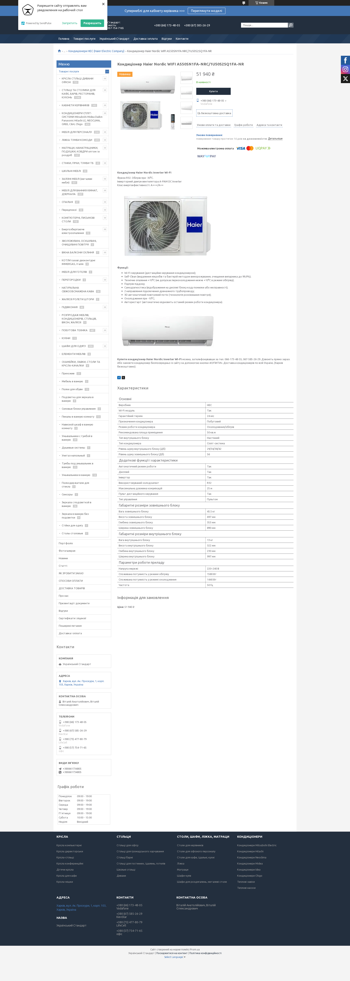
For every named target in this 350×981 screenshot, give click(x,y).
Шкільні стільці (126, 869)
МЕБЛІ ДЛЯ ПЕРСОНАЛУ (77, 132)
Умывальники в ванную (76, 474)
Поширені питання (70, 625)
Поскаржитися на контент (172, 953)
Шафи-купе (184, 875)
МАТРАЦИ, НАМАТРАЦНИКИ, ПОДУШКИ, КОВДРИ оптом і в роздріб (81, 151)
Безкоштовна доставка (216, 113)
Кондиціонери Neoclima (251, 857)
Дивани (121, 875)
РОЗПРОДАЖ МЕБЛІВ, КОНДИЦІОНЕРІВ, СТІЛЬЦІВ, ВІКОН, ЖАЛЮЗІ (79, 319)
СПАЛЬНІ (67, 201)
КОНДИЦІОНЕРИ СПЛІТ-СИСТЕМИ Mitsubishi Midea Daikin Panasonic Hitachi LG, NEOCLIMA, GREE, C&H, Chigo (82, 118)
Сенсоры (67, 494)
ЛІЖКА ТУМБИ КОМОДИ (77, 139)
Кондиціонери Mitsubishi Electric (256, 845)
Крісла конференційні (70, 863)
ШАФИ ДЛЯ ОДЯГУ (74, 346)
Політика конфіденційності (205, 953)
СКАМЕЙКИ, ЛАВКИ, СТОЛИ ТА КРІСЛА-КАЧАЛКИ (81, 363)
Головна (64, 38)
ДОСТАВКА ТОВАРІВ (72, 588)
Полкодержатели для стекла (75, 484)
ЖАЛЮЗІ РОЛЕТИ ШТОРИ (78, 299)
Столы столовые (72, 533)
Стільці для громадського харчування (140, 851)
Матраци (182, 869)
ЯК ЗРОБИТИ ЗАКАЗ (71, 573)
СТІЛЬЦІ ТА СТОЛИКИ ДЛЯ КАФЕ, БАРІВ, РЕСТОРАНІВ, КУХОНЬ (78, 94)
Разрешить (92, 23)
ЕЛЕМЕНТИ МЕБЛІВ (73, 353)
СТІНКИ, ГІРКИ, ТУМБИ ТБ (78, 163)
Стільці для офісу (127, 845)
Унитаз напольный (73, 455)
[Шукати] (290, 25)
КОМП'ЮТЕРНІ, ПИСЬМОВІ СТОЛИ (78, 219)
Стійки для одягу (72, 525)
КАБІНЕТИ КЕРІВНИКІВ (75, 105)
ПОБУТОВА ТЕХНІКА (75, 330)
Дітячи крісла (65, 869)
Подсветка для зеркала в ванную (78, 399)
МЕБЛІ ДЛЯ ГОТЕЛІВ (74, 271)
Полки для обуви (72, 389)
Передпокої (69, 209)
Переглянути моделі (206, 11)
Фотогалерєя (67, 550)
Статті (63, 565)
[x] (123, 378)
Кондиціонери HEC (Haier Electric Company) (96, 51)
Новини (63, 558)
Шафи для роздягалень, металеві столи (202, 881)
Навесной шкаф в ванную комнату (77, 426)
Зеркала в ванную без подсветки (75, 515)
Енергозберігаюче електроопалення (73, 231)
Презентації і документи (74, 603)
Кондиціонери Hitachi (250, 851)
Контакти (182, 38)
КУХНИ (66, 338)
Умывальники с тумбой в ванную (77, 438)
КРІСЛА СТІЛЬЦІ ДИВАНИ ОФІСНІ (77, 80)
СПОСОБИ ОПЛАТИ (71, 580)
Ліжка (180, 863)
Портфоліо (66, 543)
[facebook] (119, 378)
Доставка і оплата (145, 38)
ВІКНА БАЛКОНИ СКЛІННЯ (78, 252)
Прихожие (68, 373)
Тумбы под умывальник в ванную (77, 465)
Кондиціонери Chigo (249, 875)
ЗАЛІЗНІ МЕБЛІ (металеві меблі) (77, 180)
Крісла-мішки (65, 881)
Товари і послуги (84, 38)
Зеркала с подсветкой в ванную (76, 504)
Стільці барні (125, 857)
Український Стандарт (114, 38)
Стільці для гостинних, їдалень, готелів (141, 863)
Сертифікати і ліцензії (72, 618)
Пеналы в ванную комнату (78, 416)
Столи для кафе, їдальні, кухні (195, 857)
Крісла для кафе (67, 875)
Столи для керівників (190, 845)
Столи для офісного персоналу (196, 851)
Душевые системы (73, 447)
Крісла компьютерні (69, 845)
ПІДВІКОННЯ (70, 307)
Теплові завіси (246, 881)
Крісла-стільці (65, 857)
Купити (213, 91)
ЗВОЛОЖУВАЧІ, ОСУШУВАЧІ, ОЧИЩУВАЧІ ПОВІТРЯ (79, 242)
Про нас (63, 595)
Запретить (69, 23)
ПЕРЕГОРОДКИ (71, 279)
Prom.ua (195, 949)
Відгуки (167, 38)
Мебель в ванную (72, 381)
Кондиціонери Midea (250, 863)
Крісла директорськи (70, 851)
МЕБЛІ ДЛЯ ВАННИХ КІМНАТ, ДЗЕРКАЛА (80, 192)
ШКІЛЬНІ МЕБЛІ (71, 170)
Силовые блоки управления (79, 408)
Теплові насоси (246, 887)
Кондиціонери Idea (248, 869)
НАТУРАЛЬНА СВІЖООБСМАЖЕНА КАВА (78, 289)
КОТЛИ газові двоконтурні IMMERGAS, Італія (78, 262)
